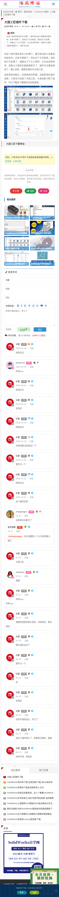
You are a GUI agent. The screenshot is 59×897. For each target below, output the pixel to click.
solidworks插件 (42, 11)
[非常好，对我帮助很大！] (42, 305)
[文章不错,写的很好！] (33, 305)
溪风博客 (9, 26)
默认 (46, 26)
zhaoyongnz (21, 511)
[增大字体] (49, 26)
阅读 (31, 191)
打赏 (17, 191)
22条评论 (37, 26)
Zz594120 (20, 362)
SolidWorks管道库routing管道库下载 (24, 819)
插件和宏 (28, 11)
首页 (20, 11)
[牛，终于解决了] (37, 305)
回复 (32, 348)
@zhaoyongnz (15, 536)
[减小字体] (43, 26)
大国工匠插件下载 (15, 776)
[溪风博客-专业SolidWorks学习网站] (29, 4)
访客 (18, 344)
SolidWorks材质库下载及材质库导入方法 (25, 787)
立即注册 (17, 161)
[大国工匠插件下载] (28, 98)
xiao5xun (20, 572)
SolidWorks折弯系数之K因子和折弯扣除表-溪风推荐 (30, 798)
